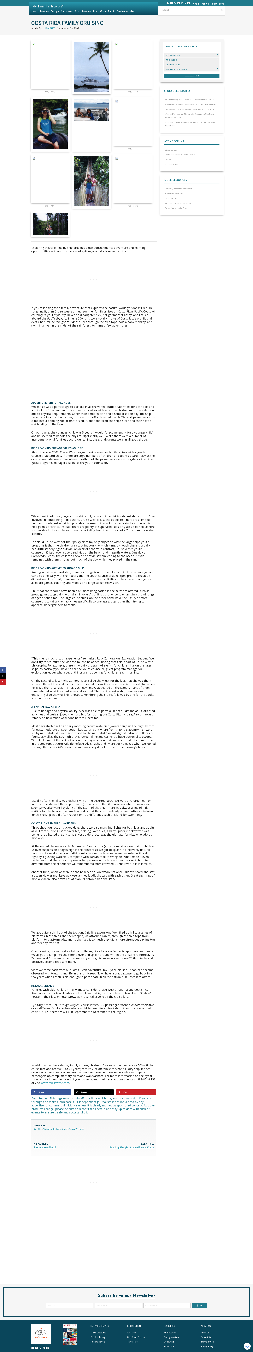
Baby (58, 1129)
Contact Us (206, 1337)
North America (41, 11)
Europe (168, 159)
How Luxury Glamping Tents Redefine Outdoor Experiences (190, 104)
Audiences (171, 60)
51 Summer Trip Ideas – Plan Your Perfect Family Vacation (189, 99)
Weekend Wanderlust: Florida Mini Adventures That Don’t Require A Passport (189, 116)
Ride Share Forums (136, 1337)
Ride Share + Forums (174, 193)
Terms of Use (207, 1341)
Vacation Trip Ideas (176, 69)
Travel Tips (132, 1341)
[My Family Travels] (41, 1333)
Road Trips (169, 1346)
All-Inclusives (170, 1332)
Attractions (173, 55)
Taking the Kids (171, 198)
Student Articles (125, 11)
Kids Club (38, 1129)
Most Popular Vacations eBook (178, 203)
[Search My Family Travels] (222, 10)
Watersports (49, 1129)
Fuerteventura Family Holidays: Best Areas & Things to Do (189, 109)
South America (83, 11)
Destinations (173, 64)
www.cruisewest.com (55, 1083)
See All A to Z (192, 76)
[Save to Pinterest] (3, 682)
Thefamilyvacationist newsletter (178, 188)
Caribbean (66, 11)
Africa (103, 11)
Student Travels (97, 1341)
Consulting (169, 1341)
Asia (95, 11)
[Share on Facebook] (3, 670)
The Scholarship (97, 1337)
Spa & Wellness (76, 1129)
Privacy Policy (207, 1346)
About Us (205, 1332)
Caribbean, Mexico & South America (180, 154)
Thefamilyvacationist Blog (176, 208)
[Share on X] (3, 676)
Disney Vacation (171, 1337)
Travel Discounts (98, 1332)
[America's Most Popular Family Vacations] (70, 1334)
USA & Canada (171, 150)
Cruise (65, 1129)
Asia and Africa (171, 164)
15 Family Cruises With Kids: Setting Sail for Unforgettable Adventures (190, 124)
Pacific (111, 11)
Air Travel (131, 1332)
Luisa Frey (49, 28)
